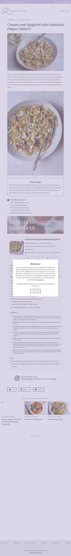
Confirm (35, 290)
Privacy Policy (40, 279)
